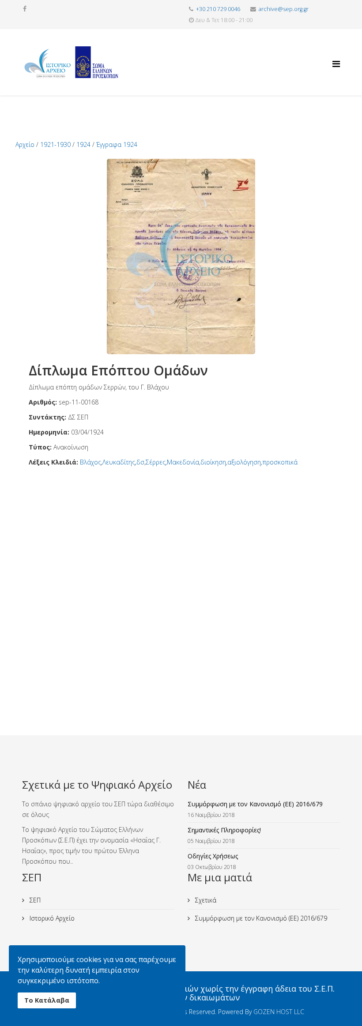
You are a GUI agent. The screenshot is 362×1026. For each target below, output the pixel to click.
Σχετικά (204, 900)
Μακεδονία (183, 462)
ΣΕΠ (34, 900)
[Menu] (336, 56)
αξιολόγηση (244, 462)
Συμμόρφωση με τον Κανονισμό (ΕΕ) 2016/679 (260, 918)
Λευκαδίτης (118, 462)
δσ (140, 462)
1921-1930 (55, 144)
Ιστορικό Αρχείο (51, 918)
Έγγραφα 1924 (116, 144)
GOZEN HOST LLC (278, 1011)
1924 (83, 144)
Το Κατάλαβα (46, 1000)
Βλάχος (90, 462)
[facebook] (24, 8)
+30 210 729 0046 (218, 9)
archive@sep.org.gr (284, 9)
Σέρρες (156, 462)
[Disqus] (181, 578)
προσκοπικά (280, 462)
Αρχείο (24, 144)
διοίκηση (213, 462)
